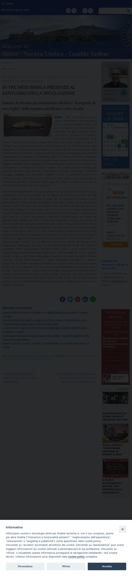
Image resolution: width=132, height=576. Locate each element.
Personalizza (25, 566)
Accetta (107, 566)
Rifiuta (66, 566)
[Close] (122, 529)
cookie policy (76, 556)
